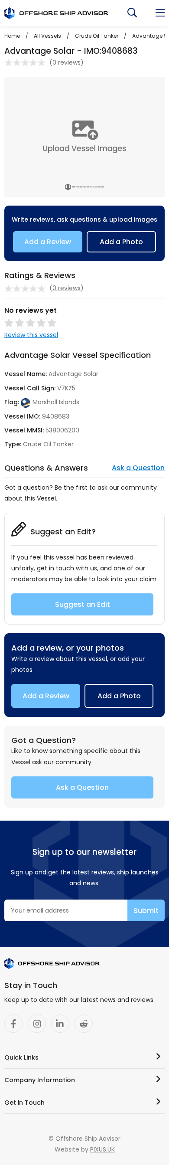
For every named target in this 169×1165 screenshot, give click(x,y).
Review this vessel (31, 335)
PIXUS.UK (102, 1149)
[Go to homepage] (56, 13)
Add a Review (47, 242)
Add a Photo (121, 242)
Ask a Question (138, 468)
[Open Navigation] (160, 13)
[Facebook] (13, 1023)
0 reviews (66, 62)
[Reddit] (84, 1023)
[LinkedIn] (60, 1023)
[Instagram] (37, 1023)
